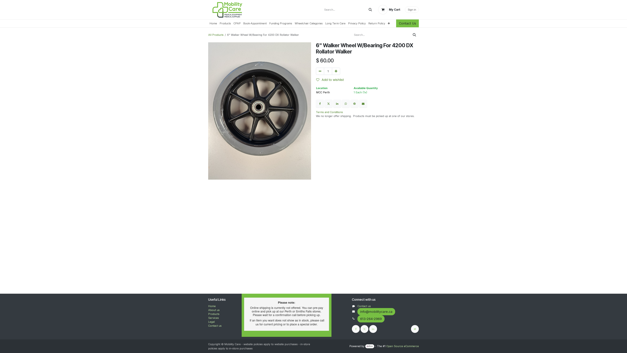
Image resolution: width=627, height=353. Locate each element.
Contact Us (407, 23)
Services (213, 317)
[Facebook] (320, 103)
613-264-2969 (371, 319)
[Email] (363, 103)
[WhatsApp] (346, 103)
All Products (216, 34)
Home (212, 306)
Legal (211, 321)
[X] (329, 103)
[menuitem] (213, 23)
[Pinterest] (355, 103)
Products (213, 314)
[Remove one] (320, 71)
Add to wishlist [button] (332, 80)
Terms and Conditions (329, 112)
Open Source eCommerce (402, 346)
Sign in (412, 9)
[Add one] (336, 71)
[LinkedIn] (337, 103)
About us (214, 310)
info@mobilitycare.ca (376, 312)
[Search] (370, 9)
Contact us (215, 325)
